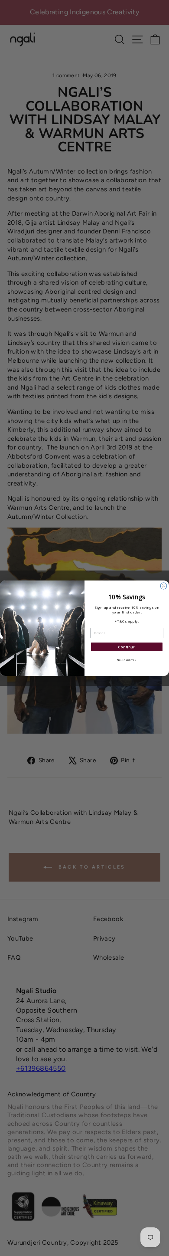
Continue (126, 646)
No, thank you (127, 660)
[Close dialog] (163, 586)
